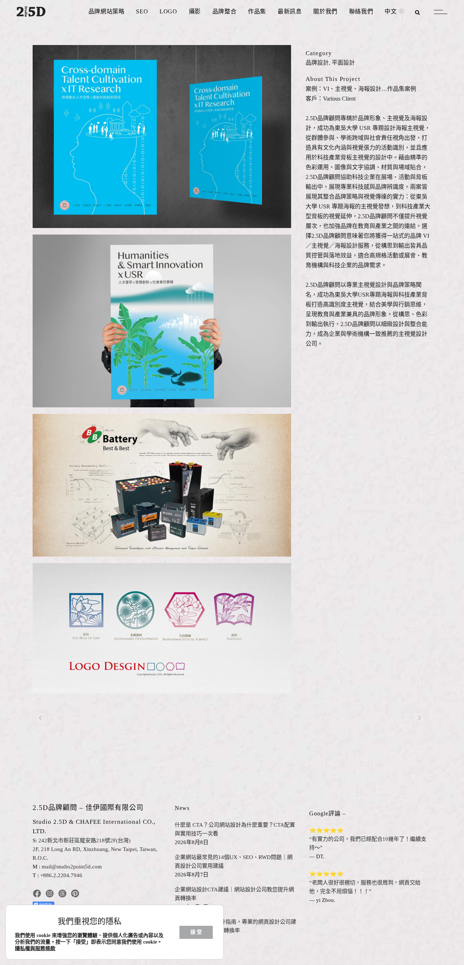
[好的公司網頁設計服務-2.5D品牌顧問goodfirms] (43, 902)
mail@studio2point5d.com (72, 867)
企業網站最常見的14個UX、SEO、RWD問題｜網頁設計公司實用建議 (234, 861)
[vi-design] (162, 139)
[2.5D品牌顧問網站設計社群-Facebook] (37, 893)
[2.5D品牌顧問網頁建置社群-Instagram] (49, 893)
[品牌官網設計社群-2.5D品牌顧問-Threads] (62, 893)
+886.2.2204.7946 (61, 875)
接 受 (196, 932)
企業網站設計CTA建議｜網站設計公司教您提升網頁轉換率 (234, 894)
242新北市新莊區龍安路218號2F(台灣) (84, 840)
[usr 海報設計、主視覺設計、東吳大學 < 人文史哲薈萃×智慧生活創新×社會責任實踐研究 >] (162, 324)
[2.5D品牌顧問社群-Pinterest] (75, 893)
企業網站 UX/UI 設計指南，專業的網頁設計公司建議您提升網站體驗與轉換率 (235, 926)
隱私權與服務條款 (35, 948)
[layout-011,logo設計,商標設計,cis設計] (162, 631)
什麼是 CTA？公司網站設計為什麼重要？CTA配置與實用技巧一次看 (235, 829)
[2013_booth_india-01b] (162, 488)
